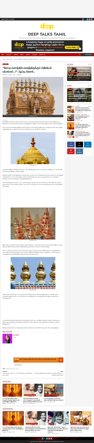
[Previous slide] (89, 64)
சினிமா (21, 54)
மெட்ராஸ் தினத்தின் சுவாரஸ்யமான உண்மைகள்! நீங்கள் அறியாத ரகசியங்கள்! (70, 117)
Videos (27, 54)
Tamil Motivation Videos (73, 72)
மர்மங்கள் (70, 89)
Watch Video (88, 54)
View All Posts (18, 365)
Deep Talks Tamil (47, 34)
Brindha (5, 74)
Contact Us (42, 54)
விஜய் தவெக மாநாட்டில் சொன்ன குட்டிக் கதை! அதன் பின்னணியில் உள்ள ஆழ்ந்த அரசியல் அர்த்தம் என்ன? (70, 109)
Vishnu (25, 403)
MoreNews (54, 441)
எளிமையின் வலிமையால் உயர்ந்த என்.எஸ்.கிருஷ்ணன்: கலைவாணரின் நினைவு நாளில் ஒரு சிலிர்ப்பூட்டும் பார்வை (32, 400)
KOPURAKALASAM (9, 368)
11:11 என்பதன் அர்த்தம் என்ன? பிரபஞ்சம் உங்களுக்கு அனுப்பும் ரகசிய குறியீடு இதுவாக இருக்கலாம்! (11, 400)
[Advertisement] (47, 9)
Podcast (16, 54)
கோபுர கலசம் (16, 368)
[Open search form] (79, 54)
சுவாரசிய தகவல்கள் (55, 395)
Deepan (5, 403)
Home (2, 54)
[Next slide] (90, 64)
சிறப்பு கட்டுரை (5, 64)
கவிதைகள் (34, 54)
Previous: (17, 373)
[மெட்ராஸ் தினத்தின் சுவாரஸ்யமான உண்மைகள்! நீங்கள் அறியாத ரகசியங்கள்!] (53, 390)
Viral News (27, 395)
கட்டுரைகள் (8, 54)
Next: (48, 373)
